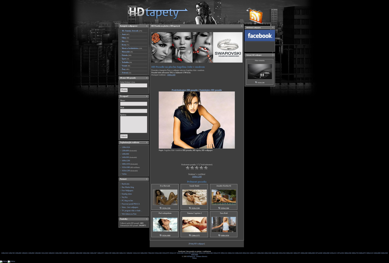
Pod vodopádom (165, 213)
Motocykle (127, 52)
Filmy (125, 38)
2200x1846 (260, 253)
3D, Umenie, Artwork (132, 31)
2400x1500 (267, 253)
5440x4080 (377, 253)
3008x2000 (311, 253)
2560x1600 (275, 253)
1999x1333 (223, 253)
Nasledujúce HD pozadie (210, 90)
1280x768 (12, 253)
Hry (125, 41)
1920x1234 (202, 253)
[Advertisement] (196, 82)
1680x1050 (130, 164)
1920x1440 (209, 253)
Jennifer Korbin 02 (223, 186)
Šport (125, 59)
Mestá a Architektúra (132, 48)
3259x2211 (333, 253)
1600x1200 (126, 161)
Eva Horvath (165, 186)
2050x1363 (245, 253)
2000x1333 (231, 253)
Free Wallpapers (127, 191)
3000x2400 (304, 253)
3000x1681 (289, 253)
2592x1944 (282, 253)
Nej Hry (125, 197)
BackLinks (125, 184)
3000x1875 (296, 253)
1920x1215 (194, 253)
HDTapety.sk (191, 256)
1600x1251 (122, 253)
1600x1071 (100, 253)
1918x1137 (172, 253)
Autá (125, 34)
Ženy (125, 69)
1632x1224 (136, 253)
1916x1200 (158, 253)
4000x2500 (347, 253)
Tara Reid (224, 213)
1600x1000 (78, 253)
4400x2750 (355, 253)
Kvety (125, 45)
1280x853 (25, 253)
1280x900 (31, 253)
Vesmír (126, 66)
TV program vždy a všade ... (132, 211)
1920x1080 (131, 167)
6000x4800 (194, 255)
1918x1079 (165, 253)
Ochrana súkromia (201, 256)
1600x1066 (86, 253)
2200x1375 (253, 253)
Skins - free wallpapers (130, 207)
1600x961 (129, 253)
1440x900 (129, 157)
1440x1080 (58, 253)
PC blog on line (127, 201)
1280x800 (129, 151)
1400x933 (51, 253)
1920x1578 (216, 253)
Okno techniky (260, 60)
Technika (127, 62)
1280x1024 (126, 147)
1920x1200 (130, 171)
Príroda (126, 55)
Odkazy (194, 258)
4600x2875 (362, 253)
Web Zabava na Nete (129, 214)
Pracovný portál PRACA (131, 204)
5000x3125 (369, 253)
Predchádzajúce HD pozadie (185, 90)
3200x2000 (326, 253)
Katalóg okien (127, 194)
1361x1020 (44, 253)
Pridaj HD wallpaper (196, 244)
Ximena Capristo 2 (194, 213)
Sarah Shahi (194, 186)
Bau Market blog (128, 187)
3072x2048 (318, 253)
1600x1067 (93, 253)
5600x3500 (384, 253)
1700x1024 (151, 253)
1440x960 (72, 253)
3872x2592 (340, 253)
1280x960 (125, 154)
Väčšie (124, 174)
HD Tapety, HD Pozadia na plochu (155, 11)
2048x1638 (238, 253)
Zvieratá (126, 73)
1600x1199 (108, 253)
